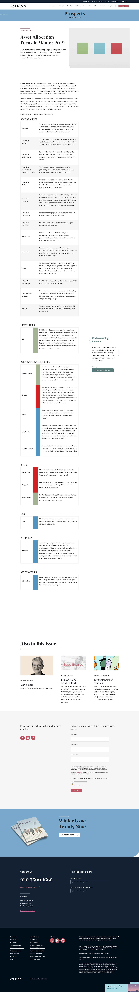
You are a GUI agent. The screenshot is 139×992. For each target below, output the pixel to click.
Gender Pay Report (15, 951)
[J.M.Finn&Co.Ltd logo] (16, 979)
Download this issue (68, 835)
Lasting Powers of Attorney (103, 681)
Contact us (94, 1)
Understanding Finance (102, 370)
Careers (107, 1)
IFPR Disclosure (34, 942)
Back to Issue (5, 15)
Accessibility (33, 939)
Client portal (124, 1)
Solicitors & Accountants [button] (83, 6)
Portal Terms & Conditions (17, 948)
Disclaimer (13, 936)
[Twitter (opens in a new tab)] (22, 738)
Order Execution (14, 953)
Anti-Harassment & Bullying (37, 956)
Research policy (34, 936)
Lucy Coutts (26, 685)
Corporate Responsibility (36, 945)
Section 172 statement (36, 953)
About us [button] (102, 6)
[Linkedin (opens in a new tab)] (28, 738)
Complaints (13, 956)
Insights (110, 6)
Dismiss (133, 983)
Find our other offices (27, 911)
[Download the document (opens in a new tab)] (29, 832)
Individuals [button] (52, 6)
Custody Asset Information (37, 951)
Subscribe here (111, 988)
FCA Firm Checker (35, 959)
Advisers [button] (61, 6)
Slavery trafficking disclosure (37, 948)
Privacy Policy (78, 772)
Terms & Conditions (15, 945)
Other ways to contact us (29, 887)
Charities (69, 6)
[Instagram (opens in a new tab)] (33, 738)
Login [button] (123, 6)
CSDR (11, 959)
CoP (95, 6)
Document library (115, 1)
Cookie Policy (13, 942)
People (100, 1)
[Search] (115, 6)
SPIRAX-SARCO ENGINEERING (69, 681)
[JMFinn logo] (18, 6)
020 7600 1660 (85, 1)
